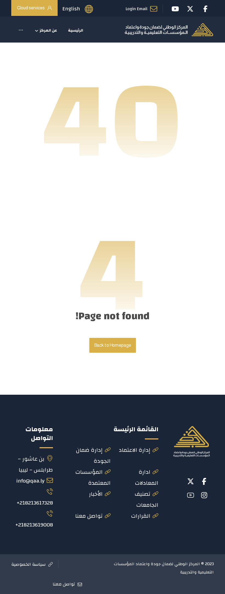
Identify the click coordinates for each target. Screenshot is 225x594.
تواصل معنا (89, 516)
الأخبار (96, 494)
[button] (21, 30)
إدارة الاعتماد (134, 450)
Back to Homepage (112, 345)
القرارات (140, 516)
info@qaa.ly (30, 481)
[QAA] (169, 29)
